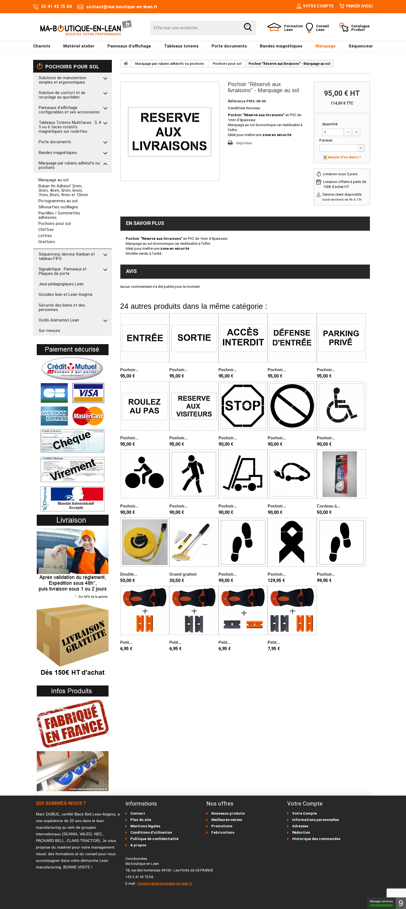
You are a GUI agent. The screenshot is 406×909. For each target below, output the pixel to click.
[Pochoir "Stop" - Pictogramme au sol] (243, 405)
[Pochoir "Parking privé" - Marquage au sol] (341, 337)
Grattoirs (46, 242)
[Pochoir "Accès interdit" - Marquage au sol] (243, 337)
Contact (137, 813)
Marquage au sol (53, 180)
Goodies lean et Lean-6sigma (65, 294)
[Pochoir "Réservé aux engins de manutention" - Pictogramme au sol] (243, 474)
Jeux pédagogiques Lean (61, 283)
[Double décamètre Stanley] (144, 542)
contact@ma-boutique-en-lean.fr (122, 6)
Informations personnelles (315, 820)
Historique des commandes (316, 839)
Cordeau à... (328, 506)
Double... (128, 574)
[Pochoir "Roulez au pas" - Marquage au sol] (144, 405)
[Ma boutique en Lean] (86, 27)
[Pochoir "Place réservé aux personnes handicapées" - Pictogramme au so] (341, 405)
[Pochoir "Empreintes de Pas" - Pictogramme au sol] (243, 542)
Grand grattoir (183, 574)
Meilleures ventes (226, 820)
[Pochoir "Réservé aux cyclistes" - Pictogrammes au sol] (144, 474)
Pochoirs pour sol (54, 223)
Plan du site (140, 820)
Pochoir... (129, 369)
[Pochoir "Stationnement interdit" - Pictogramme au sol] (292, 405)
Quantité (330, 124)
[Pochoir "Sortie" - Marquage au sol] (193, 337)
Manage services (381, 901)
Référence (237, 101)
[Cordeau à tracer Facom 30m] (341, 474)
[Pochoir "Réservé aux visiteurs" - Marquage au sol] (193, 405)
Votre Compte (318, 6)
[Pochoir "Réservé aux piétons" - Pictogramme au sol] (193, 474)
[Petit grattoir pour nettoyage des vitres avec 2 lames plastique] (144, 610)
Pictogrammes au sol (58, 201)
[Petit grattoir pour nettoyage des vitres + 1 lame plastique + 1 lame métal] (243, 610)
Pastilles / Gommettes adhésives (59, 215)
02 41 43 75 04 (56, 6)
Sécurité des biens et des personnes (62, 307)
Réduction (301, 832)
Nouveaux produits (228, 813)
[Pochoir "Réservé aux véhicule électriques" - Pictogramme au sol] (292, 474)
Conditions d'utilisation (151, 832)
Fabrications (222, 832)
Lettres (45, 235)
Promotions (221, 826)
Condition (236, 108)
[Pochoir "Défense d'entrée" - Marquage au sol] (292, 337)
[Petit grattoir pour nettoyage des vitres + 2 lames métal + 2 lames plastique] (292, 610)
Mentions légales (145, 826)
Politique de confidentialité (154, 839)
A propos (138, 845)
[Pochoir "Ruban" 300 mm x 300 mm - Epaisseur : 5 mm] (292, 542)
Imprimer (244, 143)
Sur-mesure (49, 330)
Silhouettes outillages (58, 207)
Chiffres (46, 229)
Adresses (300, 826)
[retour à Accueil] (125, 63)
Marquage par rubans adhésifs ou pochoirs (169, 64)
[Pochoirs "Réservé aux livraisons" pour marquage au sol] (170, 131)
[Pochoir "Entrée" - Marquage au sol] (144, 337)
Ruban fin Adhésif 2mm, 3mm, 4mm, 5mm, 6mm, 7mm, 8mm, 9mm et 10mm (63, 190)
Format (326, 140)
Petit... (126, 642)
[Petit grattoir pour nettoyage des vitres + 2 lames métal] (193, 610)
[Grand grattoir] (193, 542)
